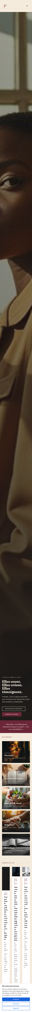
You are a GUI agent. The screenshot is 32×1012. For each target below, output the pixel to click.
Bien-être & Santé (15, 881)
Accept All (16, 999)
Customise (16, 1004)
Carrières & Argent (12, 714)
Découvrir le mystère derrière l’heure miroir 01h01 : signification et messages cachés (16, 913)
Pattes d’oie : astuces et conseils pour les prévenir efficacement (26, 907)
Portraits (6, 893)
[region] (16, 997)
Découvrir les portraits (13, 708)
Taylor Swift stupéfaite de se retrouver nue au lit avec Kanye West (6, 918)
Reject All (16, 1008)
